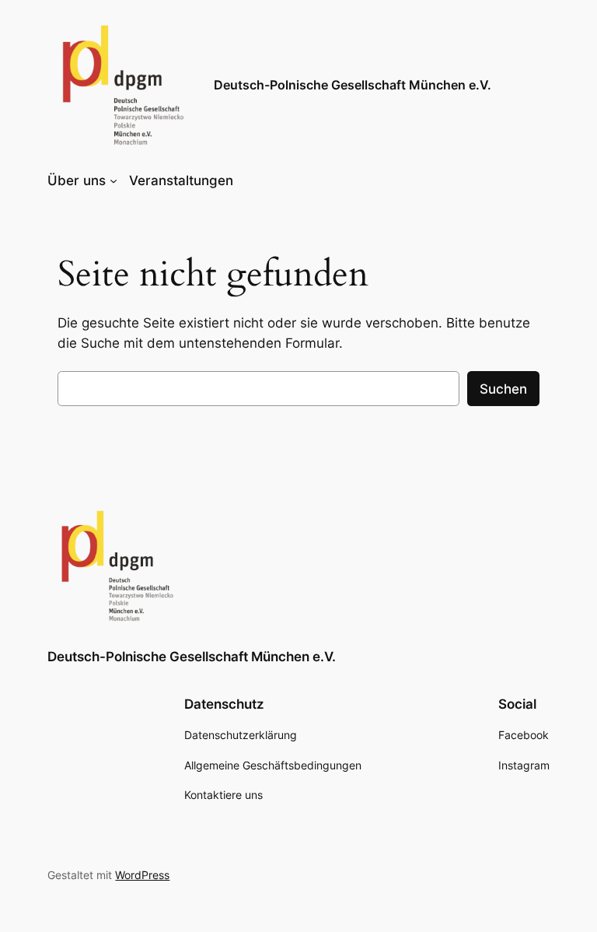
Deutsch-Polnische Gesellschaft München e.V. (352, 85)
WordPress (142, 874)
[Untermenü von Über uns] (113, 180)
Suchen (503, 389)
